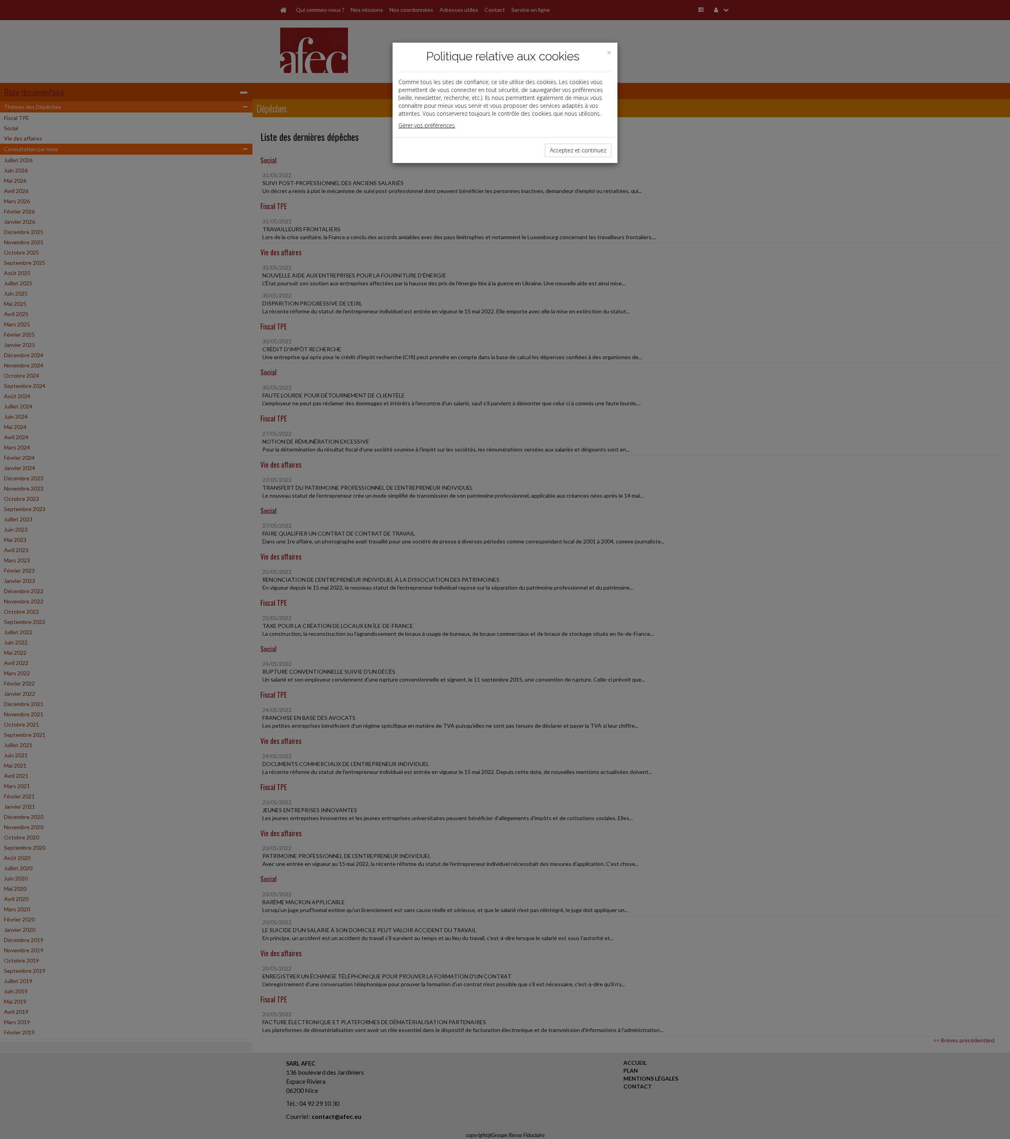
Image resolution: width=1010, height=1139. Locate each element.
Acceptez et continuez (578, 150)
